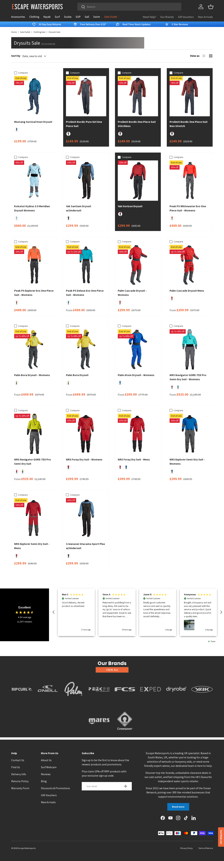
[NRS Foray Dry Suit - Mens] (138, 434)
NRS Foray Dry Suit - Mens (134, 459)
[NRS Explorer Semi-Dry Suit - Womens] (190, 434)
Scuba (67, 17)
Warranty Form (20, 788)
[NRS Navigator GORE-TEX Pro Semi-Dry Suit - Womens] (190, 349)
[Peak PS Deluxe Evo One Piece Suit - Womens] (86, 265)
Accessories (18, 17)
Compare (23, 72)
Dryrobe (176, 700)
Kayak (47, 17)
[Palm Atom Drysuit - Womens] (138, 349)
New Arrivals (205, 17)
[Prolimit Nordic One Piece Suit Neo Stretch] (190, 96)
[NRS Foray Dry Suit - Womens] (86, 434)
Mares (99, 732)
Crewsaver (125, 732)
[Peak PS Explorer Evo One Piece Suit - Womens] (34, 265)
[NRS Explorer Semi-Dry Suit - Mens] (34, 518)
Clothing (34, 17)
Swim (96, 17)
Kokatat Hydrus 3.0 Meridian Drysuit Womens (32, 208)
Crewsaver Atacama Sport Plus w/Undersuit (85, 546)
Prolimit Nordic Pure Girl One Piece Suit (84, 124)
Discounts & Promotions (55, 788)
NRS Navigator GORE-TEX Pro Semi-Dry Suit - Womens (188, 377)
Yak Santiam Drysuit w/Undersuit (78, 208)
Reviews (46, 774)
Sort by (15, 56)
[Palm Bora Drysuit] (86, 349)
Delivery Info (18, 774)
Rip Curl (22, 700)
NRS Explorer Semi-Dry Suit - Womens (187, 462)
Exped (150, 700)
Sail (87, 17)
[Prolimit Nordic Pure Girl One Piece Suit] (86, 96)
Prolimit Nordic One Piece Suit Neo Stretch (189, 124)
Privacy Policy (186, 848)
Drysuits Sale (54, 32)
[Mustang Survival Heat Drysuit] (34, 96)
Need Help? (149, 17)
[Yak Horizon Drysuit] (138, 180)
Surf (57, 17)
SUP (78, 17)
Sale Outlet (110, 17)
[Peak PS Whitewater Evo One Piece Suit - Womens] (190, 180)
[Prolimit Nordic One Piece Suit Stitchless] (138, 96)
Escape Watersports (27, 848)
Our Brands (167, 17)
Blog (44, 781)
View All (112, 670)
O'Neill (48, 700)
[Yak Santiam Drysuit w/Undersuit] (86, 180)
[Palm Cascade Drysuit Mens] (190, 265)
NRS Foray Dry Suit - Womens (84, 459)
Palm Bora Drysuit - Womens (32, 375)
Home (14, 32)
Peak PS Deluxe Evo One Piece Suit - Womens (85, 293)
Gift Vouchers (186, 17)
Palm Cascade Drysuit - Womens (132, 293)
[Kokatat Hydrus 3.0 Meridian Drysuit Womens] (34, 180)
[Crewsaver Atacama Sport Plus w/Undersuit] (86, 518)
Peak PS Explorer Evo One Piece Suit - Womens (34, 293)
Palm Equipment (73, 700)
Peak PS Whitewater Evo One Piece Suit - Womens (188, 208)
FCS (125, 700)
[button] (211, 7)
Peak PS (99, 700)
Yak (202, 700)
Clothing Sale (39, 32)
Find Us (15, 767)
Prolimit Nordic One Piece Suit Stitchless (137, 124)
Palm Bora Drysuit (77, 375)
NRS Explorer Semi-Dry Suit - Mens (32, 546)
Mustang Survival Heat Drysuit (33, 122)
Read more (178, 806)
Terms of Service (205, 848)
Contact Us (17, 760)
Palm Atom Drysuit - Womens (136, 375)
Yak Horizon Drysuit (130, 206)
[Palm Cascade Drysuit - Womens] (138, 265)
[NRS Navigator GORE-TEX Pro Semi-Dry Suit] (34, 434)
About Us (46, 760)
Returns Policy (20, 781)
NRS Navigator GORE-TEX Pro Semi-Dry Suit (32, 462)
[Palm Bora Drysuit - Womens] (34, 349)
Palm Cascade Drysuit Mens (187, 290)
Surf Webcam (49, 767)
